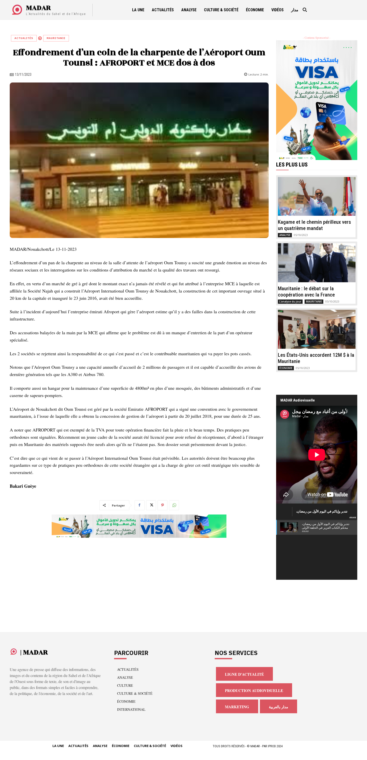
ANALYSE (284, 235)
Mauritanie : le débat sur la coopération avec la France (306, 292)
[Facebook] (140, 505)
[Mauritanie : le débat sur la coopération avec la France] (317, 262)
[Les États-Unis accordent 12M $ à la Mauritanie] (317, 329)
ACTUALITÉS (23, 38)
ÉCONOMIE (285, 368)
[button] (304, 10)
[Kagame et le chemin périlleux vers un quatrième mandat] (317, 196)
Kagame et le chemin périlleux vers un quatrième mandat (314, 225)
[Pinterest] (163, 505)
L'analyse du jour (290, 301)
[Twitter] (151, 505)
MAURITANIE (56, 38)
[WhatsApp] (174, 505)
